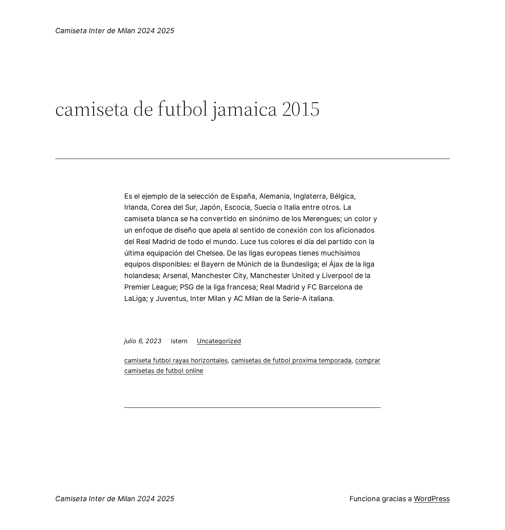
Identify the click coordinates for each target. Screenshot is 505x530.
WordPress (432, 498)
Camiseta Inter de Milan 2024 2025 (114, 30)
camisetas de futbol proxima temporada (291, 360)
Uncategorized (219, 341)
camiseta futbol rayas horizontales (176, 360)
